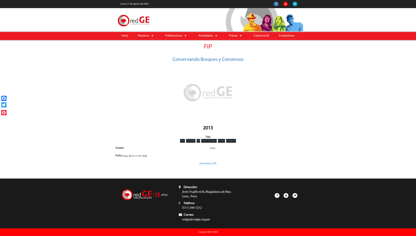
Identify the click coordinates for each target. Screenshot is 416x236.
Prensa (230, 37)
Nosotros (141, 37)
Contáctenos (286, 35)
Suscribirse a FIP (208, 163)
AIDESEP (190, 140)
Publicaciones (171, 37)
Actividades (203, 37)
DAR (182, 140)
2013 (208, 128)
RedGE (221, 140)
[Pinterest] (4, 112)
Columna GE (261, 35)
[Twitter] (4, 105)
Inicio (125, 35)
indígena (231, 140)
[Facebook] (4, 98)
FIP (198, 140)
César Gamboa (209, 140)
